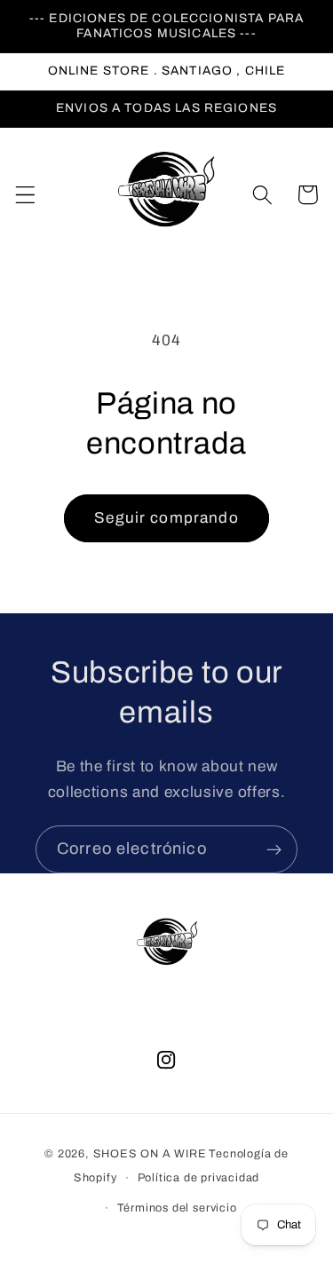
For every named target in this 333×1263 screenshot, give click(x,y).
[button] (25, 194)
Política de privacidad (199, 1178)
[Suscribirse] (274, 849)
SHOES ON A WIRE (150, 1154)
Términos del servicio (177, 1208)
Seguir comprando (166, 517)
